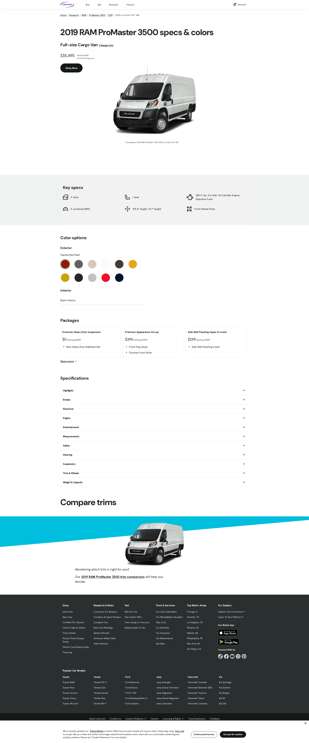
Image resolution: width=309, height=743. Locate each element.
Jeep (158, 677)
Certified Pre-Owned (73, 622)
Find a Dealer (69, 633)
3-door (75, 197)
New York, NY (193, 643)
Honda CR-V (100, 682)
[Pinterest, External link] (244, 656)
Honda (97, 677)
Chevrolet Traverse (197, 692)
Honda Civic (100, 687)
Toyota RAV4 (69, 682)
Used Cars (68, 611)
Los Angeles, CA (195, 622)
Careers (155, 718)
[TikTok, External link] (220, 656)
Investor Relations (134, 718)
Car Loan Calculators (166, 611)
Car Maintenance (164, 638)
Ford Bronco (131, 687)
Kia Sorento (224, 687)
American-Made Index (105, 638)
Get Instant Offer (133, 617)
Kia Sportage (225, 682)
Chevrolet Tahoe (196, 698)
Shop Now (71, 68)
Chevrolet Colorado (197, 703)
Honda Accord (101, 692)
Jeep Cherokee (164, 703)
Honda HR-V (100, 703)
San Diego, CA (194, 648)
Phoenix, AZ (193, 627)
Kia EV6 (222, 703)
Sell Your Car (131, 611)
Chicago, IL (192, 611)
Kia (220, 677)
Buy (87, 4)
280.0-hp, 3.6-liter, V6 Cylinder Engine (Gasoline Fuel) (218, 197)
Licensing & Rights (172, 718)
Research (113, 4)
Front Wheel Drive (204, 209)
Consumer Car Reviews (105, 611)
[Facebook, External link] (226, 656)
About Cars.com (97, 718)
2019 (110, 15)
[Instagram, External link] (238, 656)
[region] (154, 731)
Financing (67, 652)
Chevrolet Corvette (197, 682)
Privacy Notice (96, 731)
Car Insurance (163, 633)
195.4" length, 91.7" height (147, 209)
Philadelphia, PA (194, 638)
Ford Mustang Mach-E (136, 698)
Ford (127, 677)
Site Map (160, 643)
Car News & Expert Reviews (107, 617)
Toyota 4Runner (70, 703)
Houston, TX (193, 617)
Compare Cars (101, 622)
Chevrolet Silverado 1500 (200, 687)
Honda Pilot (99, 698)
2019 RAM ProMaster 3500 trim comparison (113, 577)
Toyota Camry (69, 698)
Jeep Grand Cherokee (167, 687)
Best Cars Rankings (103, 627)
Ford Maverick (132, 682)
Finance (130, 4)
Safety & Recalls (101, 633)
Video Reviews (101, 643)
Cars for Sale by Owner (74, 627)
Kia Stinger (224, 692)
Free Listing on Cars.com (137, 622)
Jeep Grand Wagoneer (167, 698)
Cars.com (179, 731)
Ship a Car (161, 622)
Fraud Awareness (196, 718)
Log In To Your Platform (229, 617)
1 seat (136, 197)
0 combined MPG (80, 209)
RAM (84, 15)
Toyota (66, 677)
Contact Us (115, 718)
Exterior (66, 248)
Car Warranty (162, 627)
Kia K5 (222, 698)
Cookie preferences (204, 734)
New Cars (67, 617)
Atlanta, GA (192, 633)
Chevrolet (193, 677)
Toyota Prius (69, 687)
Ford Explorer (132, 703)
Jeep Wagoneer (164, 692)
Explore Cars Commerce (230, 611)
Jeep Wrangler (163, 682)
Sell (99, 4)
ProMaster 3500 (97, 15)
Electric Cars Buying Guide (76, 647)
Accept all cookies (233, 734)
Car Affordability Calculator (169, 617)
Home (63, 15)
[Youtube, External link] (232, 656)
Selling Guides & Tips (135, 627)
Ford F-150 (130, 692)
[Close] (305, 723)
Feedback (215, 718)
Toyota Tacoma (70, 692)
